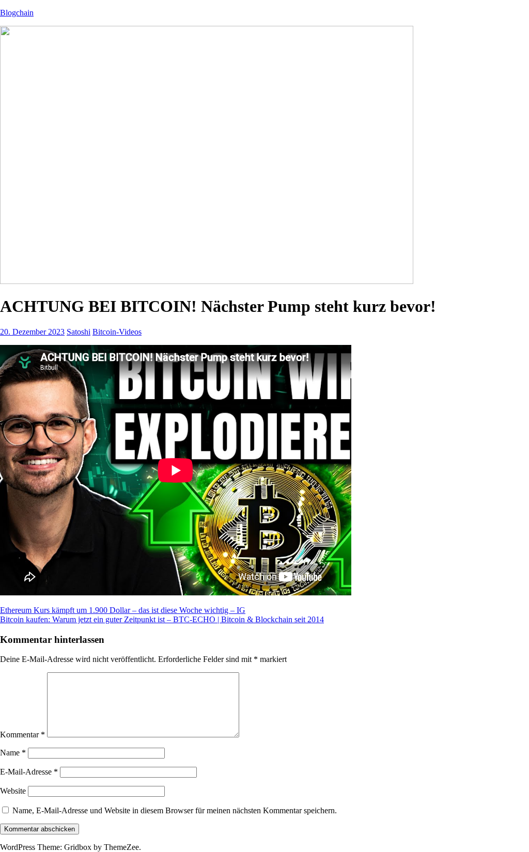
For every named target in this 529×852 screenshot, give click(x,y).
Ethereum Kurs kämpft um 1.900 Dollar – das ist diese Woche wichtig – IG (122, 610)
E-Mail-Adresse (29, 771)
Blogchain (17, 12)
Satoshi (78, 331)
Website (13, 790)
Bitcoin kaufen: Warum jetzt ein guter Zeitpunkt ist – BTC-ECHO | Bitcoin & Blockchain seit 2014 (162, 619)
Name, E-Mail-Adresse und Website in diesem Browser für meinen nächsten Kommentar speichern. (174, 810)
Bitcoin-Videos (117, 331)
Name (13, 752)
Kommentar (22, 734)
